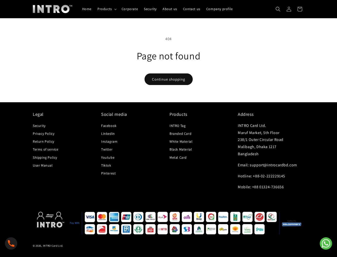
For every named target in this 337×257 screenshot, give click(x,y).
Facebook (109, 125)
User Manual (43, 165)
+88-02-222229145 (269, 176)
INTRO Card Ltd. (53, 245)
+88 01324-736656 (268, 186)
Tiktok (106, 165)
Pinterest (108, 173)
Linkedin (108, 133)
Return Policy (43, 141)
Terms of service (45, 149)
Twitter (106, 149)
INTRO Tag (177, 125)
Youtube (107, 157)
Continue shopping (168, 79)
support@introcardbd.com (273, 165)
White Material (180, 141)
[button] (106, 9)
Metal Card (178, 157)
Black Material (180, 149)
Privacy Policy (43, 133)
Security (39, 125)
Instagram (109, 141)
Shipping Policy (45, 157)
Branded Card (180, 133)
